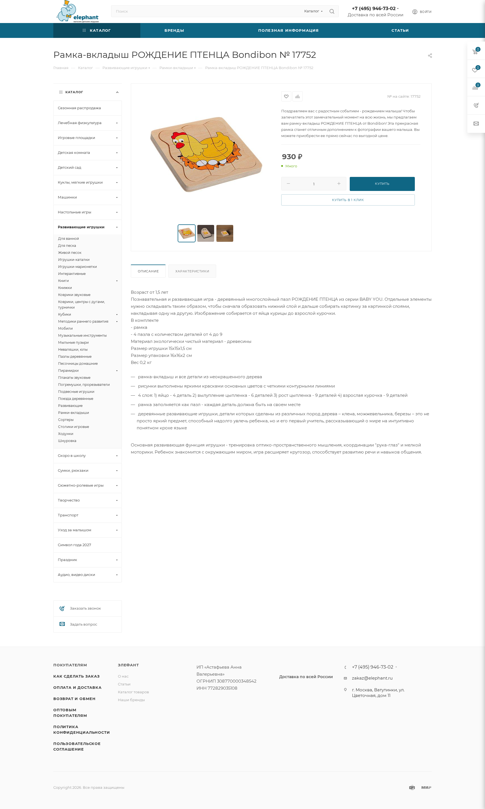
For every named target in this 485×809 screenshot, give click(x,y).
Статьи (124, 684)
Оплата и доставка (77, 687)
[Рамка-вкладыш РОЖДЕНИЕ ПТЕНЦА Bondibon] (206, 154)
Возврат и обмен (74, 698)
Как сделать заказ (76, 676)
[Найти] (332, 11)
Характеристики (192, 271)
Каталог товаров (133, 692)
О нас (123, 676)
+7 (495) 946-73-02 (373, 8)
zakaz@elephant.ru (372, 678)
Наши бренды (131, 700)
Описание (148, 271)
